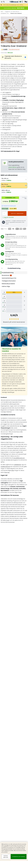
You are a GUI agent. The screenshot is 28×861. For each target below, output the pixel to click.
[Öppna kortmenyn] (2, 268)
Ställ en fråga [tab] (6, 286)
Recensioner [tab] (6, 275)
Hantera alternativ (5, 856)
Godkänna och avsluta (18, 856)
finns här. (7, 472)
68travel (10, 53)
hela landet (7, 151)
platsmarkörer (13, 167)
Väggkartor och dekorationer (12, 11)
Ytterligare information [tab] (9, 281)
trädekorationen (5, 466)
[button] (25, 29)
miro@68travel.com (19, 458)
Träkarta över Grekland (16, 13)
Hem (2, 11)
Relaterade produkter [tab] (8, 284)
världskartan (17, 464)
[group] (14, 29)
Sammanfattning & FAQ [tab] (9, 278)
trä (23, 464)
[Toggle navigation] (2, 2)
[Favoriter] (22, 2)
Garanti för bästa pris (9, 206)
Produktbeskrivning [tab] (7, 272)
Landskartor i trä (5, 13)
